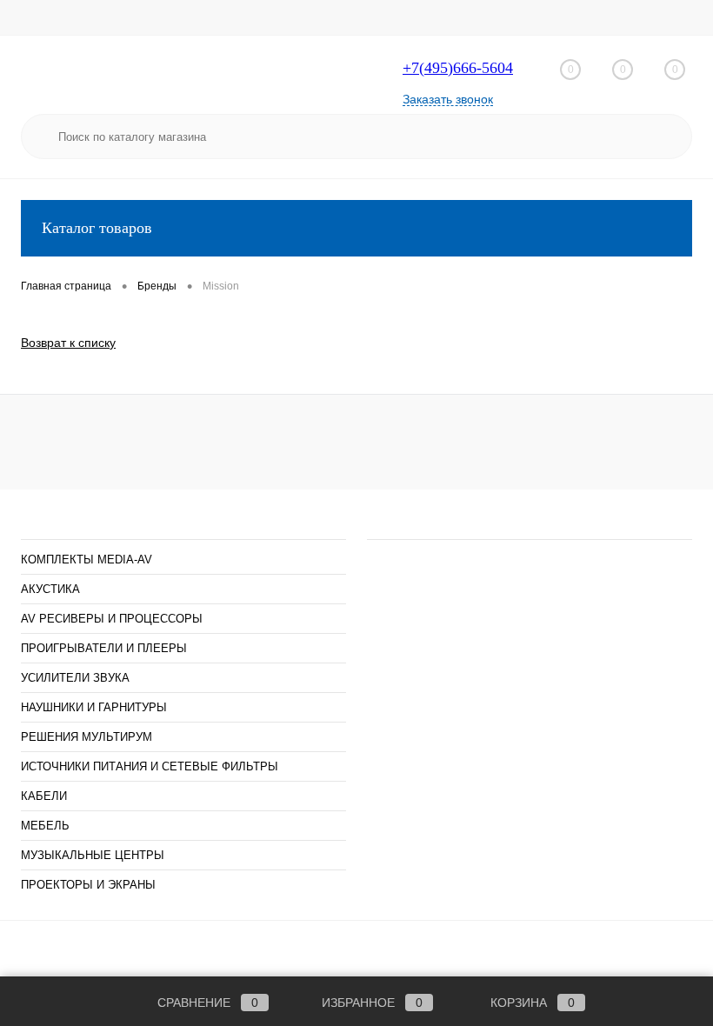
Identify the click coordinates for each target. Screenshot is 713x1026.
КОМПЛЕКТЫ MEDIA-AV (86, 559)
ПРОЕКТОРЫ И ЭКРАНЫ (88, 884)
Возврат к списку (68, 343)
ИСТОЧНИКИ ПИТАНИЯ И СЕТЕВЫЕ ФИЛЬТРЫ (149, 766)
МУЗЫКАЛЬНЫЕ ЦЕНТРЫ (92, 855)
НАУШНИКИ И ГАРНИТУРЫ (94, 707)
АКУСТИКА (50, 589)
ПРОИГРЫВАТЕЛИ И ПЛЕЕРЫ (104, 648)
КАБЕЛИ (44, 796)
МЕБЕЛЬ (45, 825)
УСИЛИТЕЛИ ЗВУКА (75, 677)
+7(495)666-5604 (458, 68)
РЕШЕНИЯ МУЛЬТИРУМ (86, 736)
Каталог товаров (97, 228)
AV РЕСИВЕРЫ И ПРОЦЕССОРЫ (112, 618)
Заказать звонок (448, 99)
